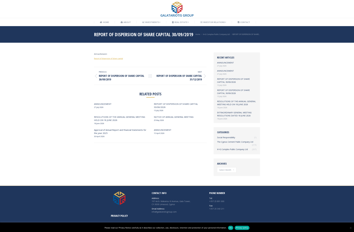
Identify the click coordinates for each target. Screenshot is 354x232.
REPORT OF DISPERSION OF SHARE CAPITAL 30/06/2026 (176, 105)
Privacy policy (242, 228)
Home (197, 34)
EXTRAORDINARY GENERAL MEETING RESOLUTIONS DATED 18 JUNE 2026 (234, 114)
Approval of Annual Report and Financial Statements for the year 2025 (120, 131)
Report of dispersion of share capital (108, 58)
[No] (350, 227)
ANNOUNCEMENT (102, 104)
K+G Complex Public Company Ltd (216, 34)
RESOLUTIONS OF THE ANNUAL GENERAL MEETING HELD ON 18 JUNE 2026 (119, 118)
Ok (230, 228)
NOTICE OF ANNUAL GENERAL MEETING (173, 117)
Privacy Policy (119, 216)
